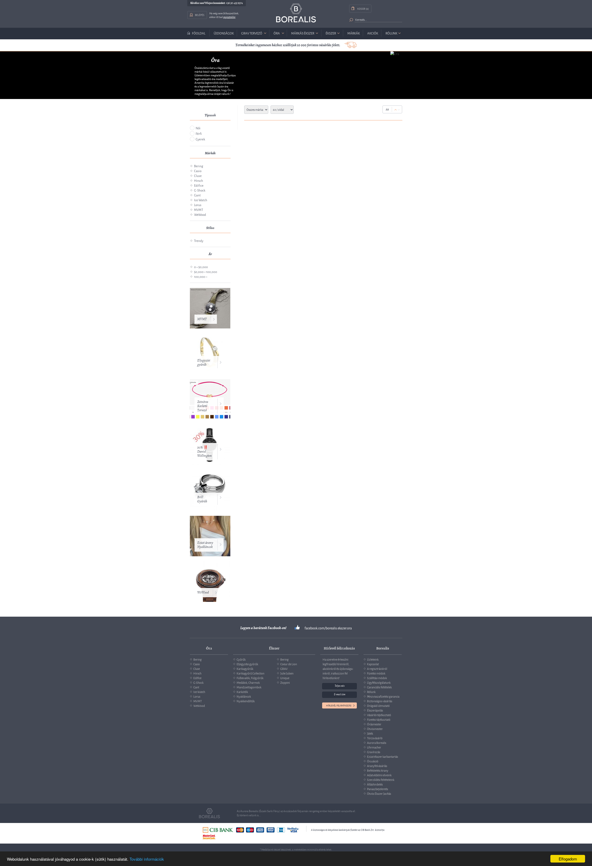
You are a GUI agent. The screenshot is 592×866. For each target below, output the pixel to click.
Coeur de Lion (288, 664)
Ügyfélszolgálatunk (379, 682)
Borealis (296, 13)
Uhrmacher (374, 747)
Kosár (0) (363, 8)
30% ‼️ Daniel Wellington (204, 451)
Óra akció (372, 761)
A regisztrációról (377, 668)
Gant (197, 194)
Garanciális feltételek (379, 687)
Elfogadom (568, 859)
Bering (198, 165)
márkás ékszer (302, 33)
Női (198, 128)
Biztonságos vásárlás (379, 701)
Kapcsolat (373, 664)
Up (396, 109)
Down (399, 109)
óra (277, 33)
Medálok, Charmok (248, 682)
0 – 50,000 (201, 266)
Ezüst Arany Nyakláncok (205, 545)
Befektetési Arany (377, 770)
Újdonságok (224, 33)
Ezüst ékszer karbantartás (382, 756)
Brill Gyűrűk (202, 499)
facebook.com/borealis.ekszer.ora (328, 628)
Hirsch (198, 180)
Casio (197, 170)
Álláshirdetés (375, 784)
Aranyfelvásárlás (377, 765)
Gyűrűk (241, 659)
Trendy (198, 240)
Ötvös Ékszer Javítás (379, 793)
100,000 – (200, 276)
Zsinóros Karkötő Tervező (202, 406)
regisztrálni (229, 17)
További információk (147, 859)
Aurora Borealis (376, 742)
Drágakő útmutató (378, 705)
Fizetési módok (376, 673)
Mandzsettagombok (249, 687)
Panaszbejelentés (377, 788)
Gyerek (200, 139)
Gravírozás (373, 751)
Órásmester (374, 724)
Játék (370, 733)
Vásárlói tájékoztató (379, 714)
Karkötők (242, 691)
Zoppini (285, 682)
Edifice (199, 185)
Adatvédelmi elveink (379, 775)
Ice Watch (200, 199)
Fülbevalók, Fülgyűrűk (250, 677)
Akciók (372, 33)
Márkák (353, 33)
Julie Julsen (286, 673)
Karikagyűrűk (245, 668)
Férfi (199, 133)
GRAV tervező (251, 33)
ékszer (331, 33)
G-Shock (199, 190)
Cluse (198, 175)
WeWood (200, 214)
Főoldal (198, 33)
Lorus (197, 204)
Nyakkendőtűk (246, 701)
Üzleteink (373, 659)
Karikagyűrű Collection (250, 673)
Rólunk (391, 33)
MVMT (198, 209)
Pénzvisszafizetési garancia (383, 696)
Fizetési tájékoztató (378, 719)
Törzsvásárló (374, 738)
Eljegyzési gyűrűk (203, 362)
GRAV (284, 668)
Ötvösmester (375, 728)
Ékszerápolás (375, 710)
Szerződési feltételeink (380, 779)
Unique (284, 677)
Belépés (199, 15)
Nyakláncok (244, 696)
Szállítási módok (377, 677)
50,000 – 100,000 (205, 271)
